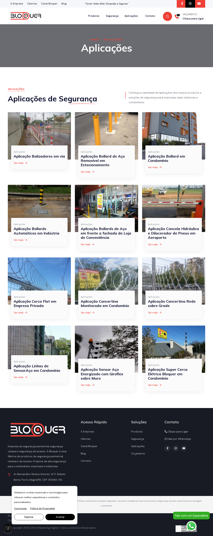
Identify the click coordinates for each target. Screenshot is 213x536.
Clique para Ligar (193, 18)
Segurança (112, 16)
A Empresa (16, 3)
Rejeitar (29, 517)
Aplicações (131, 16)
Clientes (32, 3)
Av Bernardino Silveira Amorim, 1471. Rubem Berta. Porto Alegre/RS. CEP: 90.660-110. (39, 476)
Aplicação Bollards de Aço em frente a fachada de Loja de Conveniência (106, 233)
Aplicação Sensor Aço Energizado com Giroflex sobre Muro (102, 374)
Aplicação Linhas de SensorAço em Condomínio (37, 368)
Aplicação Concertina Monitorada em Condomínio (105, 303)
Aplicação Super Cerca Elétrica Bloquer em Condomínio (168, 374)
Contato (150, 16)
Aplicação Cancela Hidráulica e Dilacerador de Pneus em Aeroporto (173, 233)
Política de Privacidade (42, 508)
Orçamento (138, 453)
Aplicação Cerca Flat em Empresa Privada (35, 303)
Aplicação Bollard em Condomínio (166, 158)
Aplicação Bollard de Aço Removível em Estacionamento (103, 160)
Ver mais (19, 163)
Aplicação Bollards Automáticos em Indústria (36, 230)
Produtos (93, 16)
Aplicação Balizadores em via (39, 156)
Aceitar (60, 517)
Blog (64, 3)
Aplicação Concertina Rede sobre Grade (172, 303)
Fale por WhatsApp (179, 439)
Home (94, 39)
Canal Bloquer (49, 3)
